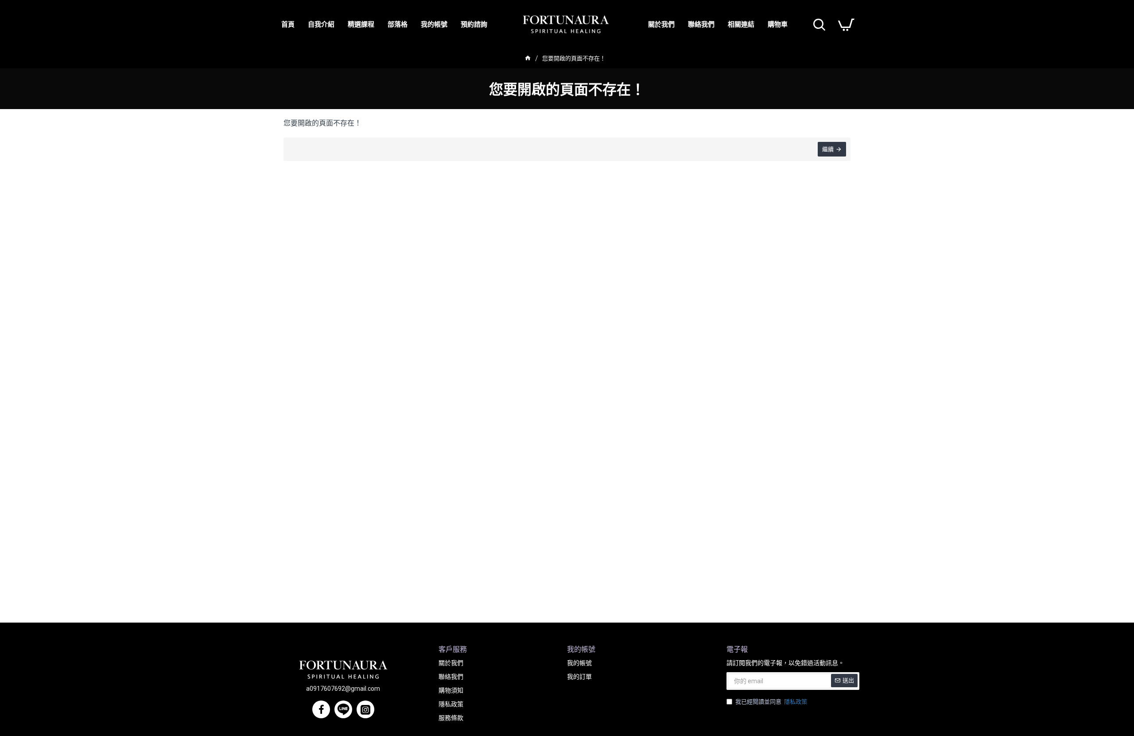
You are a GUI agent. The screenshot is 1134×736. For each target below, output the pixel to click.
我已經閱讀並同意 (771, 701)
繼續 (828, 149)
